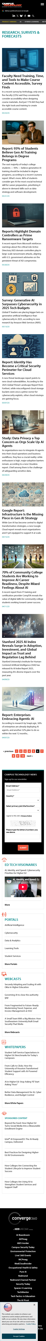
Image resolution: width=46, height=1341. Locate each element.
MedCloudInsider (23, 1263)
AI (20, 22)
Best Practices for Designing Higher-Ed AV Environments (22, 1153)
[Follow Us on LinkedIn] (14, 15)
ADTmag (23, 1239)
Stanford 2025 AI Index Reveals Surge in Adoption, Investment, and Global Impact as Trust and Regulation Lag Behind (22, 649)
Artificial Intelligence (14, 925)
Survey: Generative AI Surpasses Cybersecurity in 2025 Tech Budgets (22, 304)
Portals (11, 919)
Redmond (23, 1275)
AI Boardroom (23, 1234)
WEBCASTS (13, 978)
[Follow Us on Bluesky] (21, 16)
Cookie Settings (19, 1329)
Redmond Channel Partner (23, 1279)
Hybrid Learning (32, 22)
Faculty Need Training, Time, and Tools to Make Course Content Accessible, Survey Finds (23, 81)
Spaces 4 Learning (23, 1288)
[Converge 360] (23, 1218)
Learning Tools (12, 948)
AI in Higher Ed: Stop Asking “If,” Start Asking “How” (22, 1083)
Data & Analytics (12, 940)
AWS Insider (23, 1243)
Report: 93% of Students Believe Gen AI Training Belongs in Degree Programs (20, 154)
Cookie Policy (31, 1324)
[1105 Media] (23, 1229)
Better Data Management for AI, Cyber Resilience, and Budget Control (23, 1093)
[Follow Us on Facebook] (25, 16)
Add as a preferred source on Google (16, 11)
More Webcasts (12, 1032)
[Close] (34, 1305)
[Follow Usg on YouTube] (29, 16)
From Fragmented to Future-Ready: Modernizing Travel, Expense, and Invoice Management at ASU (22, 1008)
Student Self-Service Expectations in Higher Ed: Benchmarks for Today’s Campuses (22, 1055)
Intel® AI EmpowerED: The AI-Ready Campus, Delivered (21, 1140)
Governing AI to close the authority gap (21, 996)
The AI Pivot (23, 1300)
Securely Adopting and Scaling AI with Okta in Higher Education (23, 986)
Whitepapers (15, 1047)
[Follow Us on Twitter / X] (17, 16)
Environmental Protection (23, 1251)
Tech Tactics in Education (23, 1296)
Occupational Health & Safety (23, 1267)
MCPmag (23, 1259)
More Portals (11, 964)
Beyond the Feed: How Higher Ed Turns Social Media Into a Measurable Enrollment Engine (22, 1126)
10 (22, 755)
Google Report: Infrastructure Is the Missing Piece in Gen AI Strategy (22, 514)
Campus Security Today (23, 1247)
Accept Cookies (19, 1336)
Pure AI (23, 1271)
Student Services (13, 956)
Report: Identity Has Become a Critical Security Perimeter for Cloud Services (21, 368)
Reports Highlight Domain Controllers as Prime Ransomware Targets (21, 235)
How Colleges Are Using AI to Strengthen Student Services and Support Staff (20, 1184)
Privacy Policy (26, 815)
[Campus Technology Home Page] (12, 5)
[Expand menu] (42, 4)
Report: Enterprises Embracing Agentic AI (18, 716)
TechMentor (23, 1292)
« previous (8, 751)
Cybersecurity (11, 932)
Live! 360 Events (23, 1255)
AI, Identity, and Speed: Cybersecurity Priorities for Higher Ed (22, 871)
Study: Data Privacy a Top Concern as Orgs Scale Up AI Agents (23, 442)
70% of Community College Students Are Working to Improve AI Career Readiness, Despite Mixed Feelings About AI (22, 580)
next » (30, 755)
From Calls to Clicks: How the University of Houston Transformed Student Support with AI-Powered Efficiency (21, 1069)
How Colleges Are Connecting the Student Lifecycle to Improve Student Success (22, 1168)
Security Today (23, 1283)
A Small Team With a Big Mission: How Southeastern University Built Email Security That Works (23, 1021)
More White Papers (14, 1103)
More (7, 904)
